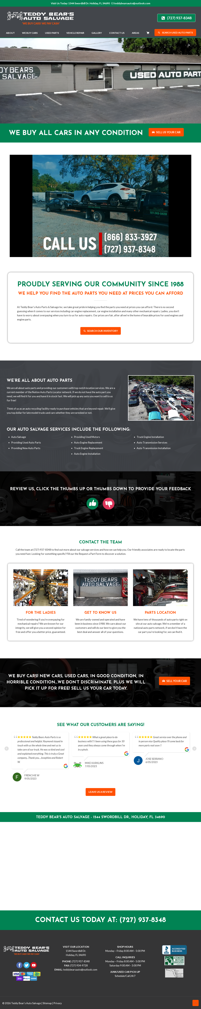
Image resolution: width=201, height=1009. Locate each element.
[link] (92, 503)
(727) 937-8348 (81, 961)
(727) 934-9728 (79, 965)
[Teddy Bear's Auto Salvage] (42, 17)
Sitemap (47, 1003)
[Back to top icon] (195, 1003)
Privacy (57, 1003)
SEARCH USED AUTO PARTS (177, 32)
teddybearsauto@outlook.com (132, 3)
